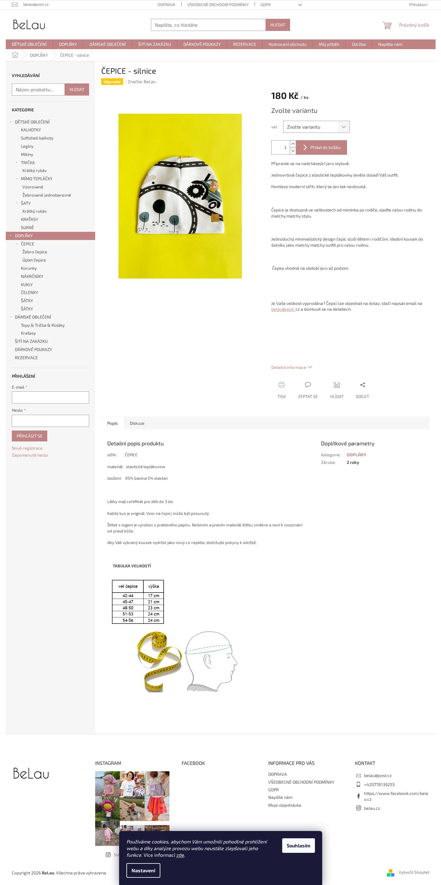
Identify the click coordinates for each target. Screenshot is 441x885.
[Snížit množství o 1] (293, 150)
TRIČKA (28, 162)
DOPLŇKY (24, 235)
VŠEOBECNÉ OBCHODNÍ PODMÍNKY (218, 4)
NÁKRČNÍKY (32, 276)
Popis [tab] (112, 423)
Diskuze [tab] (137, 423)
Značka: (142, 81)
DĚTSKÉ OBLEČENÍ (32, 121)
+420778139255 (379, 784)
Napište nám (280, 797)
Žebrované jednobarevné (46, 195)
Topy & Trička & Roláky (43, 325)
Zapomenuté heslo (30, 455)
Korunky (29, 268)
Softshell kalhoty (37, 137)
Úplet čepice (34, 259)
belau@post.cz (378, 775)
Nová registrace (27, 448)
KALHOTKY (31, 129)
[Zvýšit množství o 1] (293, 143)
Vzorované (32, 186)
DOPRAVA (166, 4)
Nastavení (143, 870)
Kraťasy (28, 333)
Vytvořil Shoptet (414, 872)
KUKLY (27, 284)
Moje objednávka (284, 805)
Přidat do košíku (325, 147)
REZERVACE (27, 357)
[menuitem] (29, 44)
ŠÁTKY (27, 300)
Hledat (277, 24)
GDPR (266, 4)
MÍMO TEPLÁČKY (36, 178)
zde (180, 855)
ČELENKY (29, 292)
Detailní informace (288, 367)
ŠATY (26, 203)
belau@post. (283, 309)
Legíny (27, 146)
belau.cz (372, 808)
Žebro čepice (34, 251)
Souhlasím (298, 845)
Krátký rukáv (34, 170)
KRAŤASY (29, 219)
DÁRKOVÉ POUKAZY (33, 349)
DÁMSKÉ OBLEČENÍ (33, 316)
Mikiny (27, 154)
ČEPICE (27, 243)
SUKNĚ (27, 227)
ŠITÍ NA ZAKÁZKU (31, 341)
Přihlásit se (29, 435)
